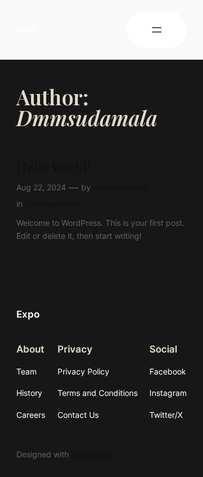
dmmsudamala (121, 187)
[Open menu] (157, 29)
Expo (26, 29)
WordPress (91, 454)
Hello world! (53, 167)
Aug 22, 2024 (41, 187)
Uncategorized (52, 203)
